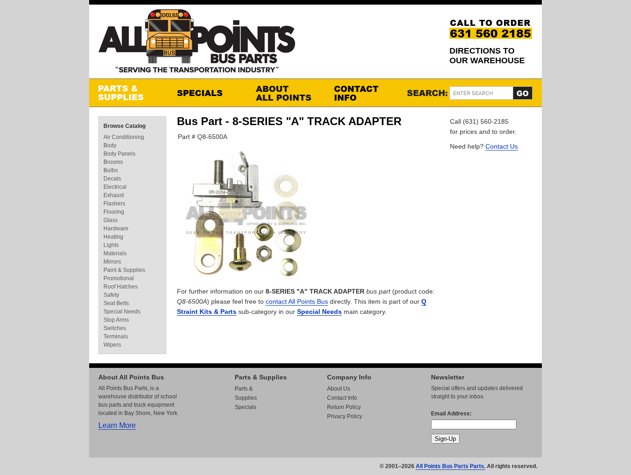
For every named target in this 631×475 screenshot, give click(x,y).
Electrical (115, 187)
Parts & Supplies (128, 93)
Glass (110, 220)
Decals (112, 178)
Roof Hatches (120, 286)
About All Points (285, 93)
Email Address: (451, 413)
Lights (111, 245)
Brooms (113, 162)
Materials (115, 253)
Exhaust (113, 195)
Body (109, 145)
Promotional (118, 278)
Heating (113, 237)
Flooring (113, 212)
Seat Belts (116, 303)
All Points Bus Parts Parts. (450, 466)
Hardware (115, 228)
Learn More (117, 425)
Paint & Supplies (124, 270)
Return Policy (344, 407)
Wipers (112, 345)
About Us (338, 388)
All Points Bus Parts (196, 43)
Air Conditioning (123, 137)
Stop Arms (116, 320)
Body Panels (119, 153)
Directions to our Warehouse (487, 55)
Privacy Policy (344, 416)
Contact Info (364, 93)
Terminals (115, 336)
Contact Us (501, 146)
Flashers (114, 203)
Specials (207, 93)
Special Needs (319, 311)
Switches (114, 328)
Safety (111, 295)
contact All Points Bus (297, 301)
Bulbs (110, 170)
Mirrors (112, 262)
